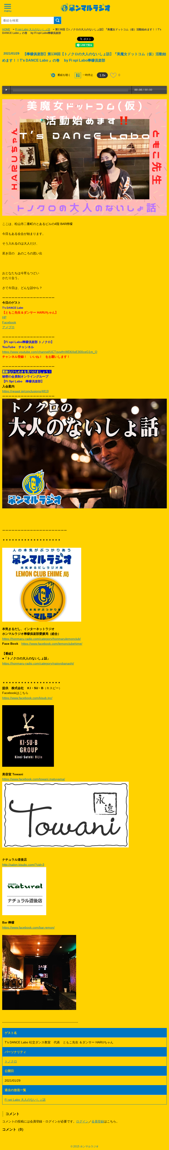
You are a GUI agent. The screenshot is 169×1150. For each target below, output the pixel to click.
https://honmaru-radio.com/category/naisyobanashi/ (38, 663)
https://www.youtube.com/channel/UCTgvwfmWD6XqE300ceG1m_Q (49, 352)
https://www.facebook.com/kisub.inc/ (27, 698)
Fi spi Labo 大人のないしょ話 (32, 29)
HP (4, 317)
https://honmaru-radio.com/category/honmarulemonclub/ (41, 639)
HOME (6, 29)
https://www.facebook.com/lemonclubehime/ (51, 643)
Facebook (9, 322)
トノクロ (11, 1061)
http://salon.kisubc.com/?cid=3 (23, 864)
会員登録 (98, 1121)
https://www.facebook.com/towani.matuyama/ (33, 779)
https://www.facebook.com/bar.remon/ (28, 927)
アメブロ (8, 327)
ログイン (82, 1121)
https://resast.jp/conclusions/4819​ (25, 391)
